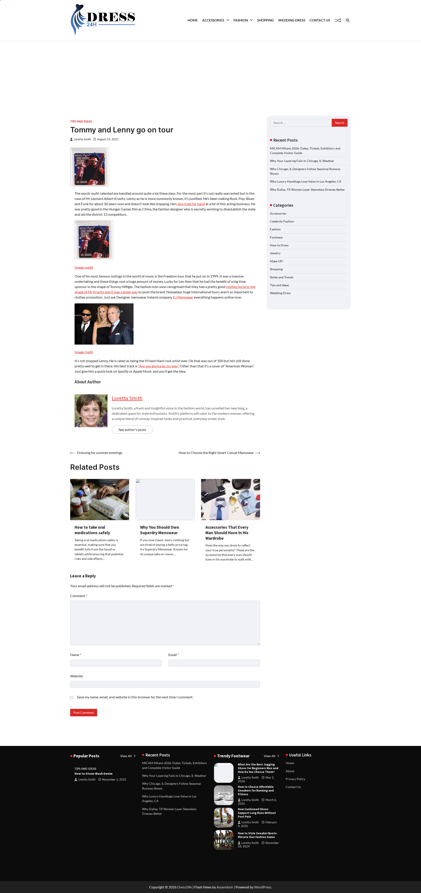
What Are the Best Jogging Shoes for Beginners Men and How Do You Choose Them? (258, 768)
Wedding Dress (291, 20)
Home (193, 20)
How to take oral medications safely (92, 530)
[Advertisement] (210, 74)
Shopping (265, 20)
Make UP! (276, 261)
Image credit (84, 267)
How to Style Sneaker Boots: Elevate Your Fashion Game (257, 835)
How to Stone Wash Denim (93, 774)
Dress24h (184, 887)
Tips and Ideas (81, 121)
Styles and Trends (281, 277)
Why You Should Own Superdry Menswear (159, 530)
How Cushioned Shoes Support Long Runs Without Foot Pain (257, 812)
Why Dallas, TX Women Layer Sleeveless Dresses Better (307, 189)
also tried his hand (191, 204)
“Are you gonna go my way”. (158, 366)
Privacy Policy (295, 779)
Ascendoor (225, 887)
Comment (78, 596)
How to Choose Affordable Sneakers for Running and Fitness (256, 790)
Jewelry (275, 253)
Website (76, 676)
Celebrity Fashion (282, 221)
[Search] (347, 20)
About (290, 771)
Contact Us (320, 20)
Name (75, 655)
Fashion (241, 20)
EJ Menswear (183, 297)
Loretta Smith (82, 139)
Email (173, 655)
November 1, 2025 (114, 779)
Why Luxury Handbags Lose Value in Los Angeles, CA (305, 181)
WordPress (262, 887)
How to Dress (279, 245)
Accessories (213, 20)
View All (126, 756)
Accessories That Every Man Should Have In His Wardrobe (226, 533)
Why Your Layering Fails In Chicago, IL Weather (302, 161)
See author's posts (132, 429)
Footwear (276, 237)
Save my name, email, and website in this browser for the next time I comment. (135, 697)
